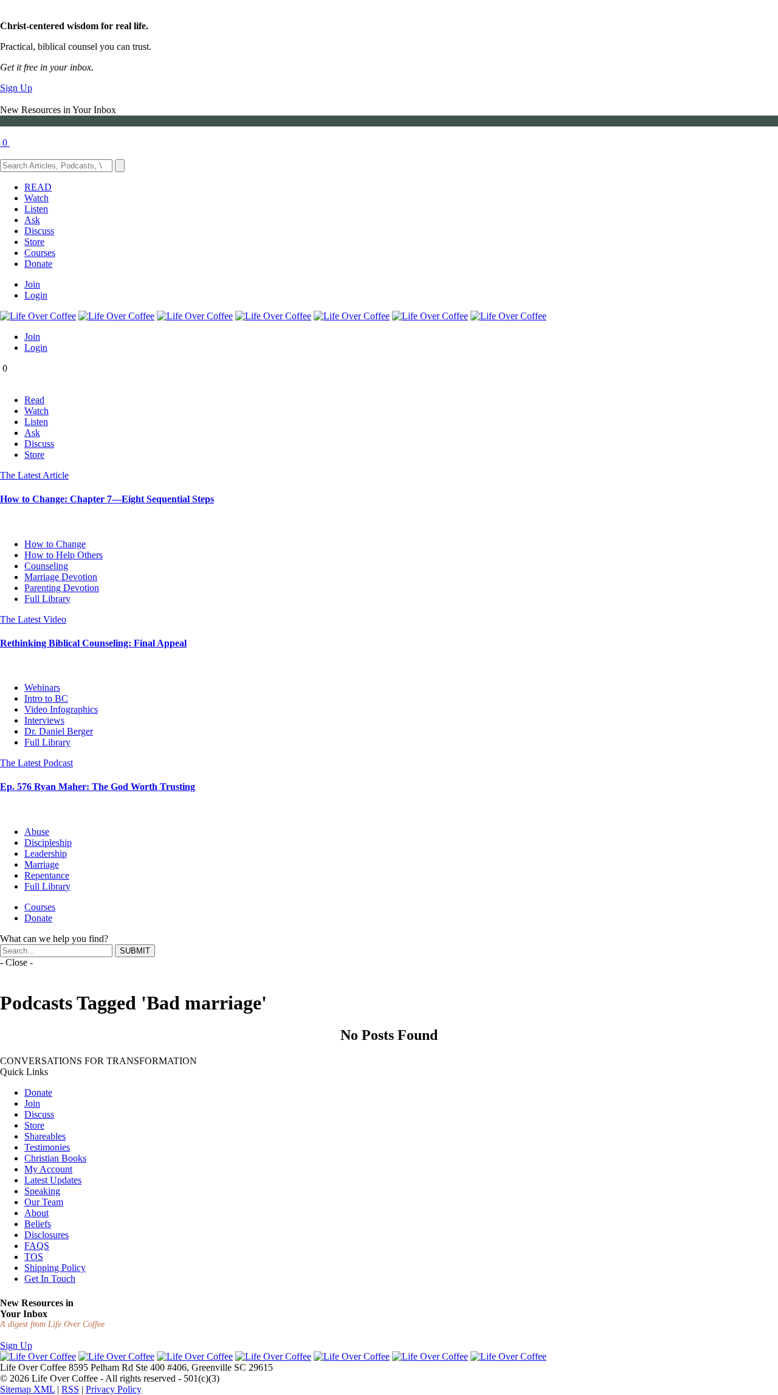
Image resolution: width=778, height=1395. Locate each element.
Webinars (42, 687)
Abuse (36, 831)
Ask (32, 220)
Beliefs (37, 1224)
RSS (70, 1389)
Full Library (47, 599)
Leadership (45, 853)
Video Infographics (61, 709)
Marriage (41, 864)
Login (35, 295)
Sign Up (16, 88)
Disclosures (46, 1235)
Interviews (44, 720)
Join (32, 284)
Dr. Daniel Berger (58, 731)
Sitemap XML (27, 1389)
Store (34, 242)
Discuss (39, 231)
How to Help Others (63, 555)
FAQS (36, 1246)
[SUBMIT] (120, 165)
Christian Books (55, 1158)
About (36, 1213)
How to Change (55, 544)
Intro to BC (46, 698)
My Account (48, 1169)
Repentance (46, 875)
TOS (33, 1256)
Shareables (45, 1136)
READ (38, 187)
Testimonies (47, 1147)
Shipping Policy (55, 1267)
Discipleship (48, 842)
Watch (36, 198)
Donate (38, 263)
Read (34, 400)
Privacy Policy (114, 1389)
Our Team (43, 1202)
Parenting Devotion (61, 588)
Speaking (42, 1191)
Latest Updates (52, 1180)
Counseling (46, 566)
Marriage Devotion (60, 577)
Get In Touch (49, 1278)
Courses (39, 253)
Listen (36, 209)
